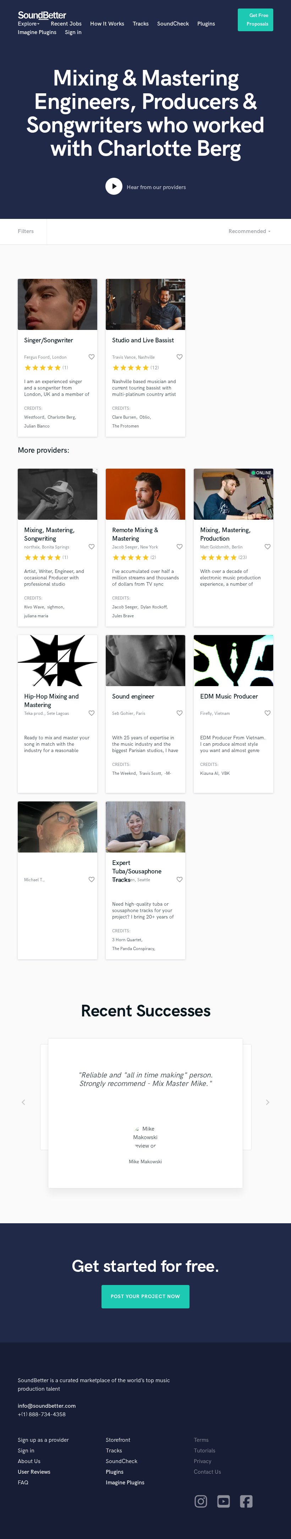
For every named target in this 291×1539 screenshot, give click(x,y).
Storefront (118, 1440)
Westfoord (34, 417)
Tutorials (204, 1450)
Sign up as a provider (43, 1440)
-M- (167, 773)
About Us (29, 1461)
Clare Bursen (124, 417)
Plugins (206, 24)
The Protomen (125, 426)
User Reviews (34, 1472)
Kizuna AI (209, 773)
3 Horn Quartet (126, 940)
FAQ (23, 1482)
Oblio (144, 417)
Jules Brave (123, 616)
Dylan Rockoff (153, 607)
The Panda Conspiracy (133, 948)
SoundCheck (173, 24)
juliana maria (36, 616)
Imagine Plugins (37, 32)
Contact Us (207, 1472)
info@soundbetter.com (47, 1406)
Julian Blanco (37, 426)
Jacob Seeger (124, 607)
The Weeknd (124, 773)
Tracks (141, 24)
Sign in (73, 32)
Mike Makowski (145, 1162)
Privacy (203, 1461)
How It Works (107, 24)
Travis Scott (150, 773)
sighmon (55, 607)
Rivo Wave (34, 607)
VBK (225, 773)
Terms (201, 1440)
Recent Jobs (66, 24)
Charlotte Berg (61, 417)
